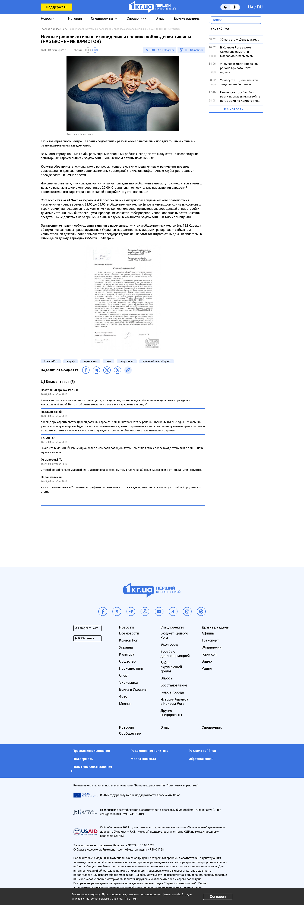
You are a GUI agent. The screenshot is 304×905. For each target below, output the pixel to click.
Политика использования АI (91, 769)
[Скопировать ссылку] (128, 370)
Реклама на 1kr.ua (202, 751)
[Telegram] (96, 370)
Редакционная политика (149, 751)
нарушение (90, 361)
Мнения (125, 703)
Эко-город (169, 644)
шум (108, 361)
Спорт (124, 675)
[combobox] (233, 20)
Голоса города (172, 692)
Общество (127, 661)
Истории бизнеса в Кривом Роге (174, 701)
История (75, 18)
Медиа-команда (143, 759)
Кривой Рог (51, 361)
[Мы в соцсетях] (102, 611)
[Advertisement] (123, 533)
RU (260, 7)
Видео (207, 661)
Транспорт (210, 640)
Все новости (233, 109)
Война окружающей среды (171, 667)
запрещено (127, 361)
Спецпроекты (102, 18)
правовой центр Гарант (156, 361)
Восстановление (173, 685)
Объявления (211, 647)
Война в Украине (132, 689)
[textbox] (233, 20)
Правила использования (91, 751)
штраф (70, 361)
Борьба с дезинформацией (175, 653)
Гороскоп (209, 654)
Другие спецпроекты (171, 712)
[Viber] (107, 370)
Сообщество (130, 733)
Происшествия (131, 668)
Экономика (128, 682)
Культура (126, 654)
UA (251, 7)
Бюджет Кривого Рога (174, 635)
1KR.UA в (162, 50)
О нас (160, 18)
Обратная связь (201, 759)
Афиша (208, 633)
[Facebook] (86, 370)
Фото (123, 696)
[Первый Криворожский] (152, 7)
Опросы (166, 678)
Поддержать (56, 7)
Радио (207, 668)
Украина (126, 647)
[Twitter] (117, 370)
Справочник (136, 18)
